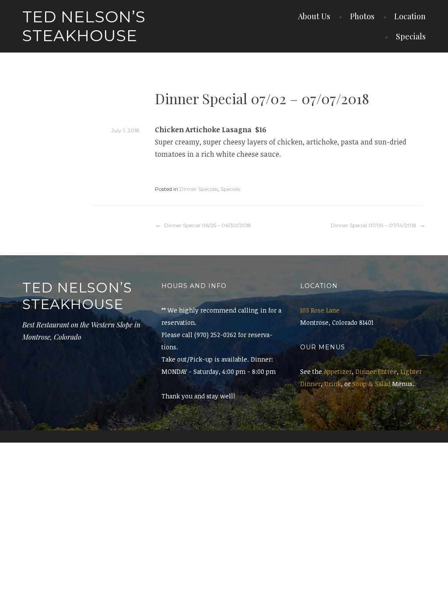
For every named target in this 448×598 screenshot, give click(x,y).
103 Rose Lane (320, 310)
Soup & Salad (371, 384)
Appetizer (338, 371)
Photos (362, 16)
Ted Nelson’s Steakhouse (84, 26)
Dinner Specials (198, 189)
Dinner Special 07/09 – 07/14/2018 (373, 225)
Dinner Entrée (376, 371)
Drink (332, 384)
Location (410, 16)
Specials (411, 36)
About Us (314, 16)
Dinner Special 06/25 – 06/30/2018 (207, 225)
